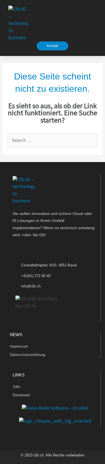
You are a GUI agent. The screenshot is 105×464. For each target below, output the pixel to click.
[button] (94, 23)
